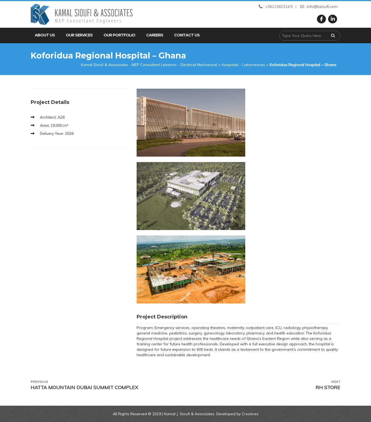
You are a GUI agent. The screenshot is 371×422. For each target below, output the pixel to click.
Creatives (250, 413)
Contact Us (187, 35)
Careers (154, 35)
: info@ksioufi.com (321, 6)
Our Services (79, 35)
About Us (45, 35)
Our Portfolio (119, 35)
